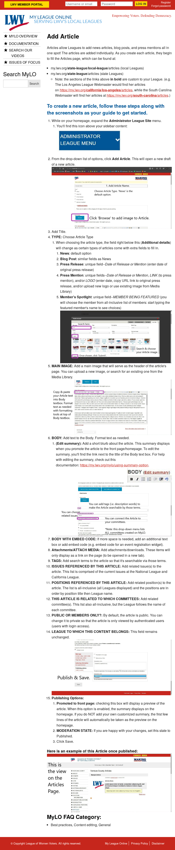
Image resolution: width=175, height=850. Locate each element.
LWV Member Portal (26, 4)
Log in (141, 4)
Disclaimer (158, 843)
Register (166, 2)
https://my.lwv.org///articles (96, 89)
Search (34, 83)
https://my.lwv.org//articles (137, 95)
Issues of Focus (24, 62)
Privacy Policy (139, 843)
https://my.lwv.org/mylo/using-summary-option (114, 465)
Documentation (24, 43)
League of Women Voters (41, 843)
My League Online (65, 19)
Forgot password (161, 5)
